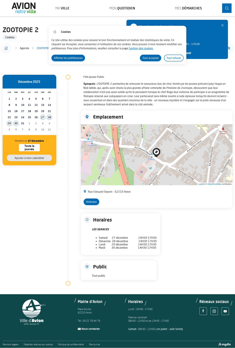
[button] (42, 117)
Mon (122, 8)
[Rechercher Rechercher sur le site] (227, 8)
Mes (188, 8)
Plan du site (94, 344)
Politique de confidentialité (71, 344)
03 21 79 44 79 (91, 320)
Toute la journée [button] (32, 147)
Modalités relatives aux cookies (38, 344)
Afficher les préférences (68, 58)
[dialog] (117, 45)
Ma (62, 8)
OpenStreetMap (214, 184)
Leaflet (201, 184)
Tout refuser (173, 58)
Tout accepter (150, 58)
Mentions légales (11, 344)
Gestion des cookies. (141, 48)
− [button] (84, 134)
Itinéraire (91, 201)
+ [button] (84, 129)
